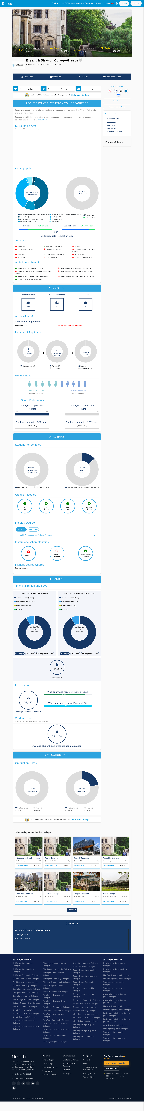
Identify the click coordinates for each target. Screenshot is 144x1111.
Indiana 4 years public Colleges (26, 999)
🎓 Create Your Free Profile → (116, 1063)
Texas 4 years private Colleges (85, 1007)
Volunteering (48, 1071)
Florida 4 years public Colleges (26, 978)
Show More (42, 120)
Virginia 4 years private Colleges (86, 1017)
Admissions (111, 122)
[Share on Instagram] (110, 91)
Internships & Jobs (50, 1067)
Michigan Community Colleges (56, 978)
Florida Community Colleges (25, 985)
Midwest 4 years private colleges (117, 1009)
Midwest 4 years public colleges (116, 1006)
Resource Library (49, 1074)
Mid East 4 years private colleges (117, 978)
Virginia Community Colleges (85, 1021)
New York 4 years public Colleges (57, 1010)
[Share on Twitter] (121, 91)
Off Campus (30, 653)
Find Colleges (48, 1060)
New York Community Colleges (56, 1020)
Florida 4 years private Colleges (26, 982)
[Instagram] (23, 1083)
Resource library (103, 3)
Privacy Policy (89, 1073)
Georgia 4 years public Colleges (26, 989)
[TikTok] (37, 1083)
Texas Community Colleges (84, 1010)
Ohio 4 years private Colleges (85, 963)
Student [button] (55, 3)
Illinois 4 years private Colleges (26, 1013)
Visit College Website (22, 938)
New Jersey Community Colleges (56, 1007)
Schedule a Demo (112, 1068)
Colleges (80, 3)
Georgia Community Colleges (25, 996)
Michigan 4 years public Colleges (57, 969)
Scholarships (47, 1063)
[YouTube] (33, 1083)
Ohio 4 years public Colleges (55, 1041)
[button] (116, 3)
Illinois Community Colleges (25, 1017)
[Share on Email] (118, 95)
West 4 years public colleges (115, 1025)
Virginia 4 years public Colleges (86, 1014)
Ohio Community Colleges (84, 966)
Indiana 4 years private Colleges (26, 1003)
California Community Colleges (26, 975)
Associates (33, 529)
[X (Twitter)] (28, 1083)
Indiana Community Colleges (25, 1006)
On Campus (19, 653)
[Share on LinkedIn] (126, 91)
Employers (89, 3)
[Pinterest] (14, 1088)
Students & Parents (71, 1060)
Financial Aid (112, 128)
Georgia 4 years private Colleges (26, 992)
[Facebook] (14, 1083)
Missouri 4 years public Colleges (56, 982)
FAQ (85, 1063)
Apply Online (111, 125)
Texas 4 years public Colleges (85, 1003)
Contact (86, 1060)
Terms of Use (88, 1077)
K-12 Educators (68, 3)
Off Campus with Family (44, 653)
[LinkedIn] (18, 1083)
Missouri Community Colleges (55, 991)
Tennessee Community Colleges (86, 1000)
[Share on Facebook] (115, 91)
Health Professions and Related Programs (36, 535)
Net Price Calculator (114, 131)
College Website (113, 118)
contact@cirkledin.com (24, 1078)
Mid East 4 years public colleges (116, 975)
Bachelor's (21, 529)
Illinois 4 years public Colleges (25, 1010)
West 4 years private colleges (115, 1028)
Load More (72, 910)
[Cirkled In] (9, 3)
